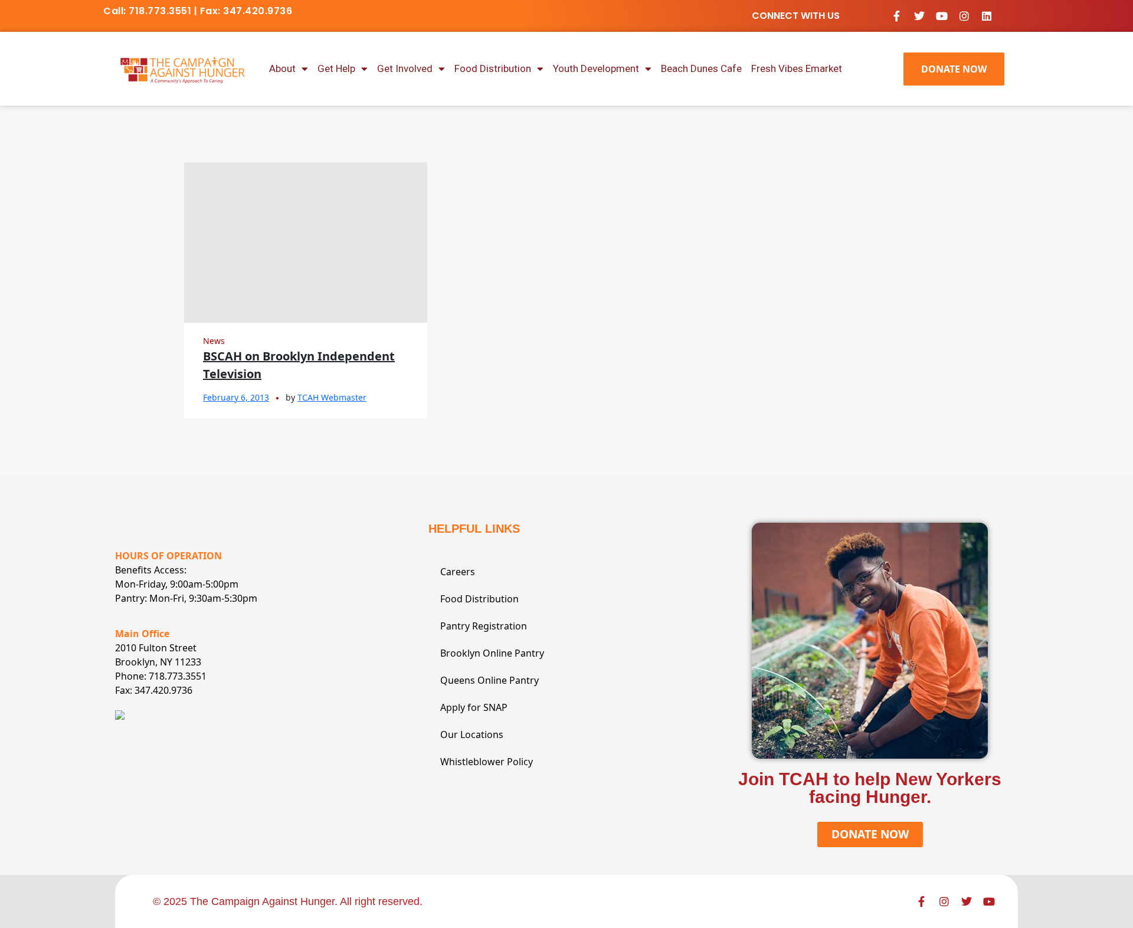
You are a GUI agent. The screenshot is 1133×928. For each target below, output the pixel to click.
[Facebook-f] (897, 16)
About (282, 68)
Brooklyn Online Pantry (492, 653)
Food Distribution (492, 68)
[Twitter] (919, 16)
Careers (457, 571)
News (214, 340)
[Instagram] (964, 16)
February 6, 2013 (236, 397)
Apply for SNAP (473, 707)
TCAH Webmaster (331, 397)
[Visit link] (182, 68)
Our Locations (471, 734)
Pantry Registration (483, 625)
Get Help (336, 68)
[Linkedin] (986, 16)
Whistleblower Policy (486, 761)
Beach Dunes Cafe (701, 68)
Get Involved (405, 68)
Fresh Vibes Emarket (796, 68)
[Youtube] (941, 16)
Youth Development (596, 68)
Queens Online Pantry (489, 680)
